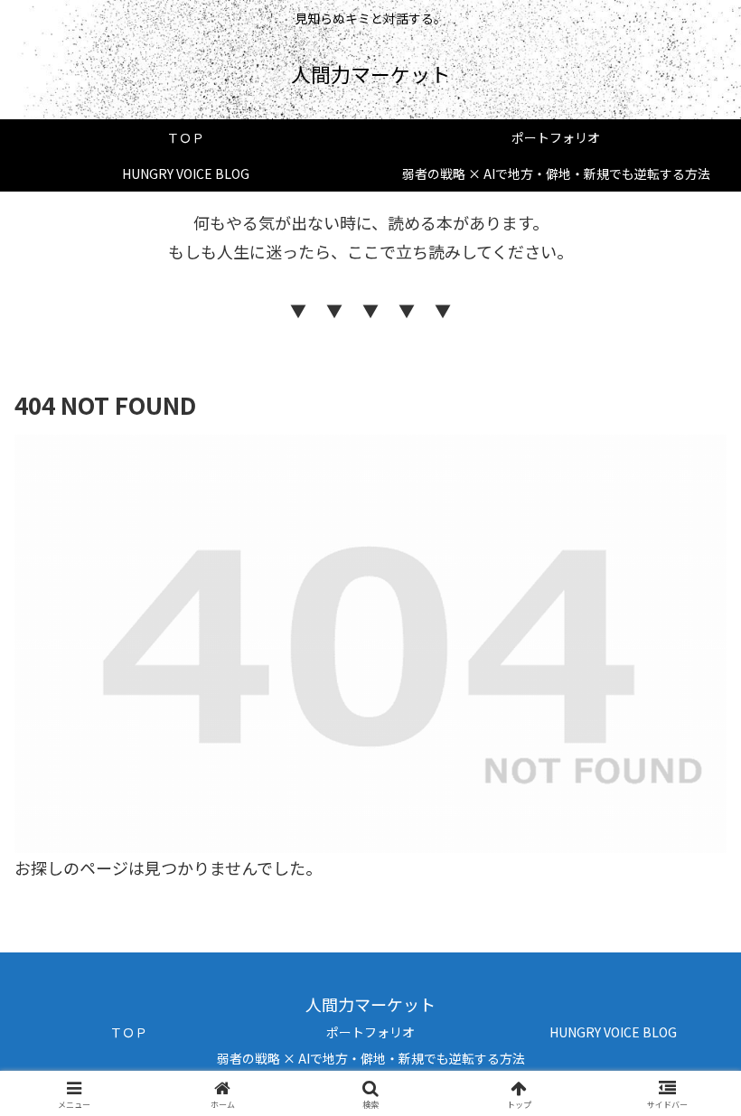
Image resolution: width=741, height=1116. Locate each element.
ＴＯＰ (128, 1032)
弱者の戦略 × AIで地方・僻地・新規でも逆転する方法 (371, 1058)
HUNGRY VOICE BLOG (613, 1032)
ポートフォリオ (370, 1032)
